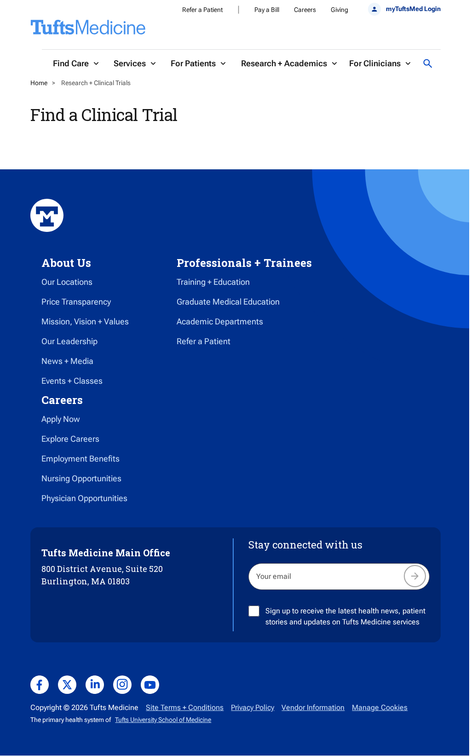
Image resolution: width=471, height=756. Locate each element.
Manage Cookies (380, 707)
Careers (305, 9)
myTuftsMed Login (413, 8)
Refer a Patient (202, 9)
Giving (339, 9)
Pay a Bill (266, 9)
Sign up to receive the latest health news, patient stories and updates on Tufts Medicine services (345, 616)
